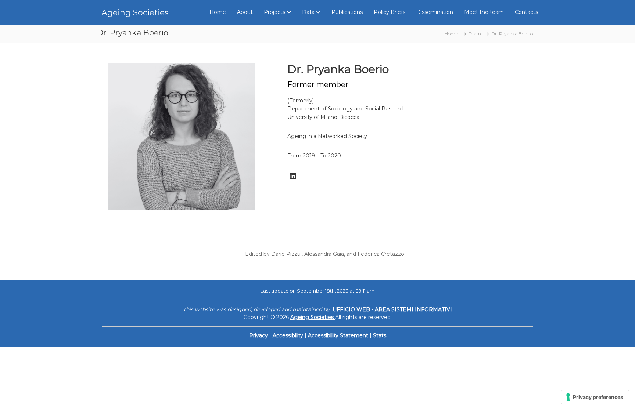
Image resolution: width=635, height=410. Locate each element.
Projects (274, 12)
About (245, 12)
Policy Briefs (389, 12)
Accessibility (289, 335)
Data (308, 12)
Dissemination (434, 12)
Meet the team (484, 12)
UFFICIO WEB (351, 309)
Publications (347, 12)
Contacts (526, 12)
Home (217, 12)
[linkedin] (292, 176)
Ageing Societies (135, 13)
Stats (379, 335)
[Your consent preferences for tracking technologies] (595, 397)
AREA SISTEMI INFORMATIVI (413, 309)
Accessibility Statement (338, 335)
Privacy (259, 335)
